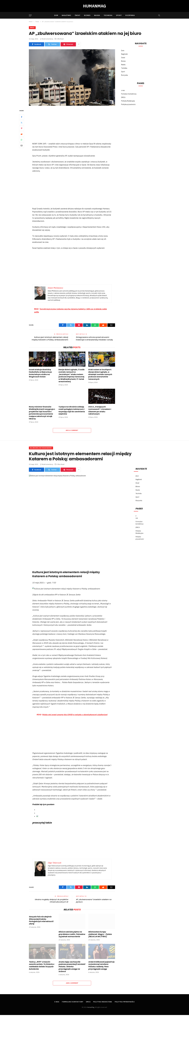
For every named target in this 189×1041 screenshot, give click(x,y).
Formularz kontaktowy (128, 94)
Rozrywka (130, 15)
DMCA (123, 97)
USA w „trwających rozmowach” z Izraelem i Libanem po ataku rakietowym (99, 410)
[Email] (21, 145)
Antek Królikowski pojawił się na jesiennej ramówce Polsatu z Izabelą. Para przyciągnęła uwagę (101, 965)
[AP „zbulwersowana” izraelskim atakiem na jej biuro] (72, 77)
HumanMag (90, 1007)
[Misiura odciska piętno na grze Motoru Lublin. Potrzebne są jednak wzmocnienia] (72, 921)
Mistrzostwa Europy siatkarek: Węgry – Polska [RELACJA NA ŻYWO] (100, 934)
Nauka (97, 15)
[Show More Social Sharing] (78, 44)
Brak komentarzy (47, 39)
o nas (123, 90)
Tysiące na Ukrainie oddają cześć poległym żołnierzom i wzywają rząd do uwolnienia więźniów (72, 410)
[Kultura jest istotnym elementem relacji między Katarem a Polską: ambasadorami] (72, 503)
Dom (56, 15)
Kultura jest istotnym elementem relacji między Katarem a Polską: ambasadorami (50, 338)
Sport (119, 15)
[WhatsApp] (21, 139)
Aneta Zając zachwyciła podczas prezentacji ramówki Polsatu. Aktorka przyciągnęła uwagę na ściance (72, 967)
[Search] (159, 15)
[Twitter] (21, 122)
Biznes (87, 15)
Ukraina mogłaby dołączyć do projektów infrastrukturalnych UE (51, 900)
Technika (108, 15)
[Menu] (30, 15)
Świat (77, 15)
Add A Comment (72, 430)
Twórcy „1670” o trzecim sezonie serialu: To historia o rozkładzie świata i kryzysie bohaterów (41, 965)
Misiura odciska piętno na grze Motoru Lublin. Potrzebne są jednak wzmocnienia (72, 934)
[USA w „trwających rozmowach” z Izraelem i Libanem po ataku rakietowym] (101, 396)
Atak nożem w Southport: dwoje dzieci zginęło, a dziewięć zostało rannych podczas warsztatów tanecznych (100, 374)
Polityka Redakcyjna (128, 101)
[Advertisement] (72, 125)
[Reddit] (21, 133)
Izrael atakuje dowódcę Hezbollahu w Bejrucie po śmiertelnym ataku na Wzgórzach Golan (40, 373)
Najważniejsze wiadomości (41, 448)
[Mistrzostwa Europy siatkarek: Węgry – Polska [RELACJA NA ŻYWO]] (101, 921)
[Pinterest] (21, 128)
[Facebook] (21, 116)
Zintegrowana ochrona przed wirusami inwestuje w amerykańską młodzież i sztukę (94, 338)
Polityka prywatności (128, 104)
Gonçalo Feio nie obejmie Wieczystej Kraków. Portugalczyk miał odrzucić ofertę (41, 920)
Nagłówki (66, 15)
